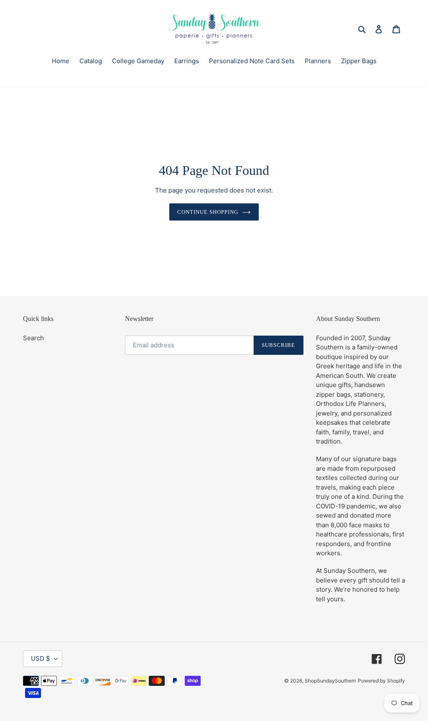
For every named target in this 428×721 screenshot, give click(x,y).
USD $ (40, 658)
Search (33, 338)
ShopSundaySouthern (330, 680)
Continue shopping (208, 212)
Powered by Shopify (381, 680)
